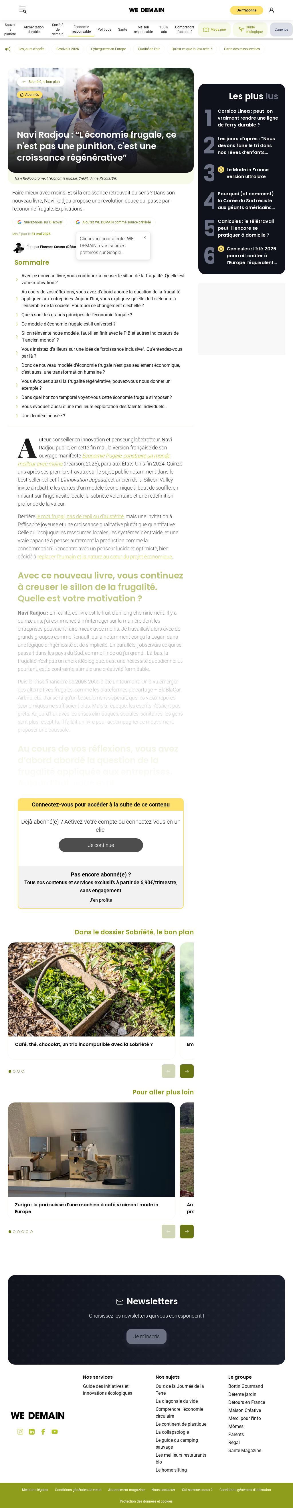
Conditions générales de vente (78, 1490)
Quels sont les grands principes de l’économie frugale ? (76, 314)
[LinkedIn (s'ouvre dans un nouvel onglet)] (31, 1431)
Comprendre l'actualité (184, 29)
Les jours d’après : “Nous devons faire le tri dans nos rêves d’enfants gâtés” (246, 145)
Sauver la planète (10, 29)
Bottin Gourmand (245, 1386)
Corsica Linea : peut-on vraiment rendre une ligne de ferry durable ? (248, 118)
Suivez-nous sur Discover (43, 222)
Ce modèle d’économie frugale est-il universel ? (68, 324)
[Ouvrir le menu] (22, 10)
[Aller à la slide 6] (31, 1231)
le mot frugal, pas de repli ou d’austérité (80, 516)
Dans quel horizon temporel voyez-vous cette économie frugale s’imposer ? (96, 397)
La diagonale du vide (177, 1401)
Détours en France (246, 1402)
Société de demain (58, 29)
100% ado (164, 29)
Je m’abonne (246, 10)
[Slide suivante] (187, 1071)
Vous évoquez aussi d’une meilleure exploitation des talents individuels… (94, 406)
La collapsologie (172, 1432)
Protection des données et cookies (146, 1501)
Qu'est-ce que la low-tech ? (192, 49)
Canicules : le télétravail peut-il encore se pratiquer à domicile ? (246, 228)
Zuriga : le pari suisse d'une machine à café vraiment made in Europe (86, 1208)
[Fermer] (145, 237)
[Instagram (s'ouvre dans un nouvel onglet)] (20, 1431)
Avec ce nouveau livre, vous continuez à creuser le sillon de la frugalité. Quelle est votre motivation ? (103, 279)
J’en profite (101, 900)
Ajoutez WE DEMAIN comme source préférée (116, 222)
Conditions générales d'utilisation (245, 1490)
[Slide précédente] (168, 1071)
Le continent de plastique (181, 1424)
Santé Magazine (244, 1450)
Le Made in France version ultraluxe (248, 173)
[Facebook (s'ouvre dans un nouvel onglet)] (43, 1431)
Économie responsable (81, 29)
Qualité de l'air (149, 49)
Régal (234, 1442)
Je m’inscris (146, 1336)
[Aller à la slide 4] (22, 1071)
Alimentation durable (34, 29)
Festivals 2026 (67, 49)
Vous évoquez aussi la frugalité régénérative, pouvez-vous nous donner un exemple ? (96, 385)
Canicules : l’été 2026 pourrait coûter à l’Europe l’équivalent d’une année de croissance (251, 256)
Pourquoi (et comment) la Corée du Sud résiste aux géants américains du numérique (246, 200)
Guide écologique (254, 29)
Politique (104, 30)
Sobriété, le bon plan (44, 82)
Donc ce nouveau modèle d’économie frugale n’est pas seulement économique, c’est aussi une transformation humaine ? (100, 369)
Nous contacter (163, 1490)
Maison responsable (143, 29)
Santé (122, 30)
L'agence (281, 30)
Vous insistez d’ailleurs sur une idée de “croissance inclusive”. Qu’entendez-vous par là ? (101, 352)
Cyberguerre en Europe (108, 49)
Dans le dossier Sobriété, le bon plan (134, 932)
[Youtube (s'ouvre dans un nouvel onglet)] (54, 1431)
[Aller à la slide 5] (27, 1231)
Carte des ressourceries (242, 49)
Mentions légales (35, 1490)
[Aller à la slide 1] (10, 1071)
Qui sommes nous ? (197, 1490)
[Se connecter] (271, 10)
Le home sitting (171, 1470)
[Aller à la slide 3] (18, 1071)
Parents (236, 1434)
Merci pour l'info (244, 1418)
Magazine (218, 30)
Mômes (235, 1426)
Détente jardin (242, 1394)
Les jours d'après (31, 49)
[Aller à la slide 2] (14, 1071)
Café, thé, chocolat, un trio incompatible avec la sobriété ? (84, 1044)
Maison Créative (244, 1410)
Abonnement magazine (126, 1490)
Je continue (101, 845)
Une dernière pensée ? (43, 415)
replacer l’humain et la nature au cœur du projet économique (104, 557)
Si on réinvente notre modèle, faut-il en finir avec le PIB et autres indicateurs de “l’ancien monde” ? (100, 336)
